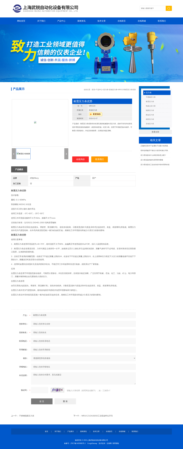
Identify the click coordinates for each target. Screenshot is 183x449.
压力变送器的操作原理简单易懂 (152, 160)
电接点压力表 (151, 106)
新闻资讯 (81, 21)
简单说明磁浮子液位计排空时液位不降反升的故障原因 (155, 150)
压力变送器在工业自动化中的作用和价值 (155, 165)
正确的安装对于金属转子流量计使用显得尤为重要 (155, 146)
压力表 (149, 93)
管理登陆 (115, 443)
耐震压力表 (150, 101)
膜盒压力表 (150, 115)
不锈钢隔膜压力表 (26, 416)
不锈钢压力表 (151, 97)
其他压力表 (150, 124)
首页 (93, 90)
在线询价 (80, 159)
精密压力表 (150, 119)
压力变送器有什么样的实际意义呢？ (153, 155)
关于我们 (41, 21)
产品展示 (70, 431)
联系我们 (162, 21)
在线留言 (122, 21)
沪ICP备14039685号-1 (78, 443)
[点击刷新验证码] (57, 390)
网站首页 (21, 21)
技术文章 (102, 21)
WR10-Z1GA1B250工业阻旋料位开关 (97, 416)
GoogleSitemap (92, 443)
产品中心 (61, 21)
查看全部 (155, 132)
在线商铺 (142, 21)
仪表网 (109, 443)
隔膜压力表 (150, 110)
